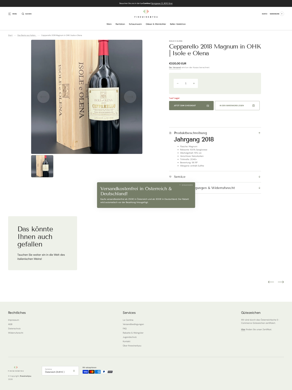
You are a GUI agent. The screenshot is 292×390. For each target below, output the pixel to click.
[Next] (281, 282)
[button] (26, 13)
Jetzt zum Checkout (185, 105)
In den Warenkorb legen (232, 105)
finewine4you (25, 376)
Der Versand (175, 67)
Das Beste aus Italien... (26, 35)
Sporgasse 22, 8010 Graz (162, 3)
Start (10, 35)
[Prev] (271, 282)
